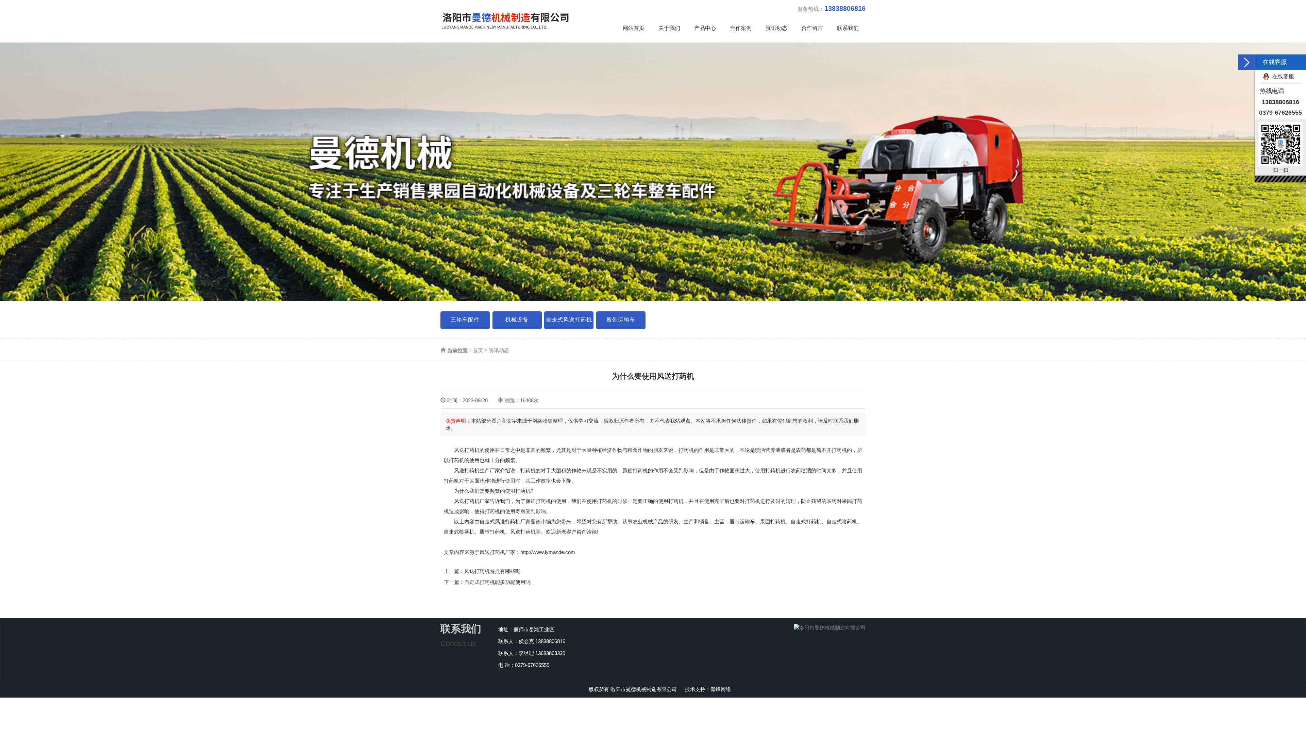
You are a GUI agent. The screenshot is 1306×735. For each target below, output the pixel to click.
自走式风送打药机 (569, 320)
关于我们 (669, 28)
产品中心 (705, 28)
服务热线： (831, 8)
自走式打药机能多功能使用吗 (497, 582)
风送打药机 (467, 450)
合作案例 (741, 28)
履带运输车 (620, 320)
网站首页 (633, 28)
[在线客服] (1246, 62)
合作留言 (812, 28)
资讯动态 (776, 28)
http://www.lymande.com (547, 552)
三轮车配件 (465, 320)
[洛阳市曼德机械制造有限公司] (505, 16)
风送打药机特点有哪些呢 (492, 571)
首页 (478, 350)
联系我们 (848, 28)
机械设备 (517, 320)
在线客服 (1283, 76)
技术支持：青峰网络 (708, 689)
